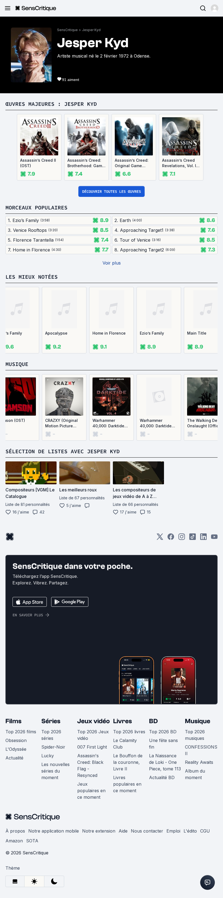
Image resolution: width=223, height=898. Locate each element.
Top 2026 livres (129, 731)
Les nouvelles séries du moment (55, 771)
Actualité (14, 758)
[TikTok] (192, 538)
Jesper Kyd (91, 30)
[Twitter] (160, 538)
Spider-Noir (53, 747)
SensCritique (67, 30)
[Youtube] (214, 538)
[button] (214, 8)
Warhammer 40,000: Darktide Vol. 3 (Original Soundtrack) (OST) (157, 423)
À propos (15, 831)
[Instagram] (181, 538)
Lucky (47, 755)
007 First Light (92, 747)
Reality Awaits (199, 762)
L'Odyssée (15, 749)
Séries (50, 721)
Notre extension (98, 831)
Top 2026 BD (162, 731)
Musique (197, 721)
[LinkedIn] (203, 538)
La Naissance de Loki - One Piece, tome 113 (165, 762)
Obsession (16, 740)
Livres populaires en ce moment (127, 784)
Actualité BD (162, 777)
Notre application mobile (53, 831)
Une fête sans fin (163, 744)
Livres (122, 721)
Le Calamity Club (125, 744)
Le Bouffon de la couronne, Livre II (128, 762)
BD (153, 721)
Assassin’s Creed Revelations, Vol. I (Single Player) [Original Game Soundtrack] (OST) (179, 163)
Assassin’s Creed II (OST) (38, 163)
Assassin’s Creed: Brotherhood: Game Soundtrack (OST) (85, 163)
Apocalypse (56, 333)
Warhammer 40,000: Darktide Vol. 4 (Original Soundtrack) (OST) (110, 423)
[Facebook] (171, 538)
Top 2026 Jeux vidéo (93, 735)
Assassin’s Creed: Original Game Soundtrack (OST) (131, 163)
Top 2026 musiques (195, 735)
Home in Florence (109, 333)
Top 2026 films (20, 731)
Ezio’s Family (152, 333)
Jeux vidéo (93, 721)
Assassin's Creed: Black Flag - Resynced (90, 765)
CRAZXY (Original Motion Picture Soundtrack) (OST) (62, 423)
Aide (123, 831)
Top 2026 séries (51, 735)
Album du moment (195, 774)
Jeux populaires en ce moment (91, 790)
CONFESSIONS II (201, 750)
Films (13, 721)
